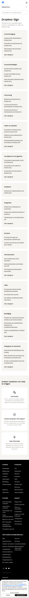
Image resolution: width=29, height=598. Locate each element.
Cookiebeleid (18, 511)
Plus (16, 468)
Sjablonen (5, 489)
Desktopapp (5, 468)
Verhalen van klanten (8, 544)
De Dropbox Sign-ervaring (11, 294)
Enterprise (17, 476)
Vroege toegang (6, 484)
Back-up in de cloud (7, 519)
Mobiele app (5, 471)
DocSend (17, 481)
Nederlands (5, 577)
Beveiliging (5, 481)
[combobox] (16, 12)
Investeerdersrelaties (20, 544)
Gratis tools (5, 492)
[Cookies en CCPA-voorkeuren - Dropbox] (14, 588)
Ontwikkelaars (6, 549)
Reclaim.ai (17, 487)
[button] (3, 13)
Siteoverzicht (18, 521)
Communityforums (7, 551)
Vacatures (17, 541)
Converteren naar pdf (8, 529)
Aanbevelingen (6, 554)
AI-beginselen (18, 518)
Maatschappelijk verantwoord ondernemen (19, 548)
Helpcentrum (6, 7)
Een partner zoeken (7, 562)
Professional (18, 471)
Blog (3, 538)
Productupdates (19, 492)
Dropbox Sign (18, 484)
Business (17, 473)
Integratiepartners (7, 559)
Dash (16, 479)
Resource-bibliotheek (8, 546)
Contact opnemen (19, 504)
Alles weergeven (8, 54)
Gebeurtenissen (6, 541)
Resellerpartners (6, 557)
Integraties (5, 473)
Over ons (17, 538)
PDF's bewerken (6, 522)
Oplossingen (5, 479)
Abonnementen (19, 489)
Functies (4, 476)
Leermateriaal (18, 524)
